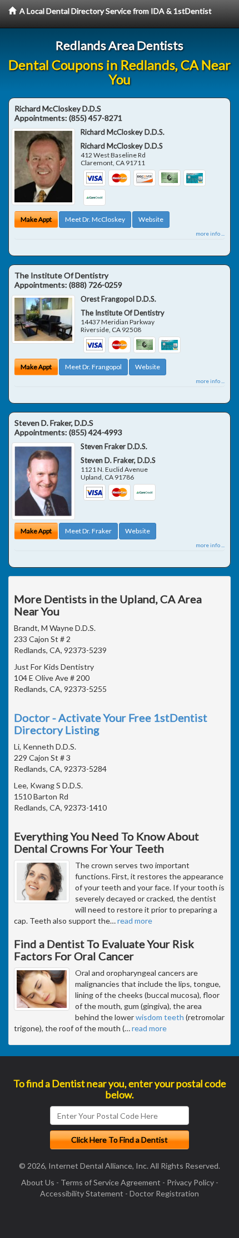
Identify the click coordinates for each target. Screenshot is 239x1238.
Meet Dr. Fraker (88, 531)
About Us (37, 1182)
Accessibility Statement (81, 1193)
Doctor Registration (164, 1193)
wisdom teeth (160, 1017)
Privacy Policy (190, 1182)
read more (134, 920)
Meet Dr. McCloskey (95, 219)
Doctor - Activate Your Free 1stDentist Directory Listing (110, 723)
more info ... (210, 233)
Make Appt (36, 219)
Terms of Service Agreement (111, 1182)
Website (150, 219)
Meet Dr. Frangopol (93, 367)
